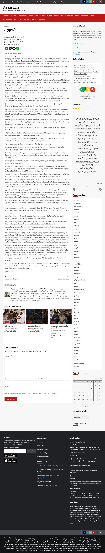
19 (83, 395)
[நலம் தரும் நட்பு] (14, 316)
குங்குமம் (76, 244)
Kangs (71, 452)
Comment (8, 356)
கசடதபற (76, 228)
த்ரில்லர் (77, 15)
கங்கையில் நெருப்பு (80, 452)
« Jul (86, 406)
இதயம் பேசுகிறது (78, 206)
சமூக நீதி (49, 15)
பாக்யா (76, 331)
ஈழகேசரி (76, 212)
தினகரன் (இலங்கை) (79, 292)
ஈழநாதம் (76, 219)
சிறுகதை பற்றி (27, 2)
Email (40, 379)
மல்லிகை (76, 347)
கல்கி (75, 238)
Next (100, 189)
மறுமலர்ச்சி (77, 344)
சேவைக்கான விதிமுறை (43, 452)
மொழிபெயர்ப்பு (42, 19)
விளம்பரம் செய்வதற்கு (42, 449)
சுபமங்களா (77, 267)
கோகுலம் (76, 251)
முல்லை (76, 353)
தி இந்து (76, 286)
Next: (64, 278)
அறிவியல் (13, 15)
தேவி (75, 324)
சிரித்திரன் (76, 257)
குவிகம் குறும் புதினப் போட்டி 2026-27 (84, 65)
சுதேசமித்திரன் (78, 264)
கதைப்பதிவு (11, 2)
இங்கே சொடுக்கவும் (78, 43)
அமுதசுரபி (76, 200)
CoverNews (76, 550)
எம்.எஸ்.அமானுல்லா (85, 465)
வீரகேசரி (76, 366)
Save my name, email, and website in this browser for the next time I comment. (31, 393)
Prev (74, 189)
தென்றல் (76, 318)
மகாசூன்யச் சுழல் (80, 442)
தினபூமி (76, 305)
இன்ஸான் (76, 209)
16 (99, 392)
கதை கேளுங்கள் (41, 442)
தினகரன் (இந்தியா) (79, 289)
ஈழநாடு (76, 216)
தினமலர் (76, 308)
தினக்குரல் (77, 296)
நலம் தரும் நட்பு (9, 326)
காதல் (31, 15)
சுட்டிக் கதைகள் (69, 15)
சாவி (75, 254)
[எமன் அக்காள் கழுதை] (37, 316)
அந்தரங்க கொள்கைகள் (43, 456)
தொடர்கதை (27, 19)
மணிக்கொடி (77, 340)
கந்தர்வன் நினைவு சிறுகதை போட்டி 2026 (85, 67)
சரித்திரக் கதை (58, 15)
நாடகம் (34, 19)
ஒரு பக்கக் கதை (7, 19)
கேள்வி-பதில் (19, 2)
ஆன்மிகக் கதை (23, 15)
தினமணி (76, 302)
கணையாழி (77, 232)
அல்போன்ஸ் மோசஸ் (12, 329)
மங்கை (76, 334)
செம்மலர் (76, 270)
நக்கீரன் (76, 328)
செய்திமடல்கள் (40, 445)
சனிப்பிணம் (77, 488)
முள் (76, 476)
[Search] (101, 15)
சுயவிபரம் (45, 2)
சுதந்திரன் (76, 260)
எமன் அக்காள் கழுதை (34, 326)
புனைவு (92, 15)
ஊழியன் (76, 225)
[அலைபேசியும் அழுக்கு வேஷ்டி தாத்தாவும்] (61, 316)
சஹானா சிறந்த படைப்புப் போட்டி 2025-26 (85, 82)
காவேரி (76, 241)
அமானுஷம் (6, 15)
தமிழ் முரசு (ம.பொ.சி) (79, 280)
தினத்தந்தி (77, 299)
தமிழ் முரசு (76, 276)
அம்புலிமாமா (77, 203)
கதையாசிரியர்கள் (36, 2)
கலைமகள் (76, 235)
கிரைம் (36, 15)
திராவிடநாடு (77, 312)
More (63, 465)
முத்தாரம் (76, 350)
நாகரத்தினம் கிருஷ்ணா (36, 329)
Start (86, 186)
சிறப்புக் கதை (18, 19)
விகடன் (76, 360)
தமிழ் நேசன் (77, 273)
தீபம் (75, 315)
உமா (75, 222)
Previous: (11, 278)
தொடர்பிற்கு (61, 2)
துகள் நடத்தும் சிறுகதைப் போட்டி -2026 (84, 69)
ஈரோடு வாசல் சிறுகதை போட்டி (82, 76)
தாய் (75, 283)
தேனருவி (76, 321)
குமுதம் (76, 248)
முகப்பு (4, 2)
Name (7, 379)
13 (87, 392)
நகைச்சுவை (84, 15)
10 (75, 392)
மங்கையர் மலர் (78, 337)
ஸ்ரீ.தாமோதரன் (19, 37)
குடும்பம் (42, 15)
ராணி (75, 356)
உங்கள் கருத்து (52, 2)
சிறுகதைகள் (11, 7)
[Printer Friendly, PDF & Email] (10, 271)
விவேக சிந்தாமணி (79, 363)
